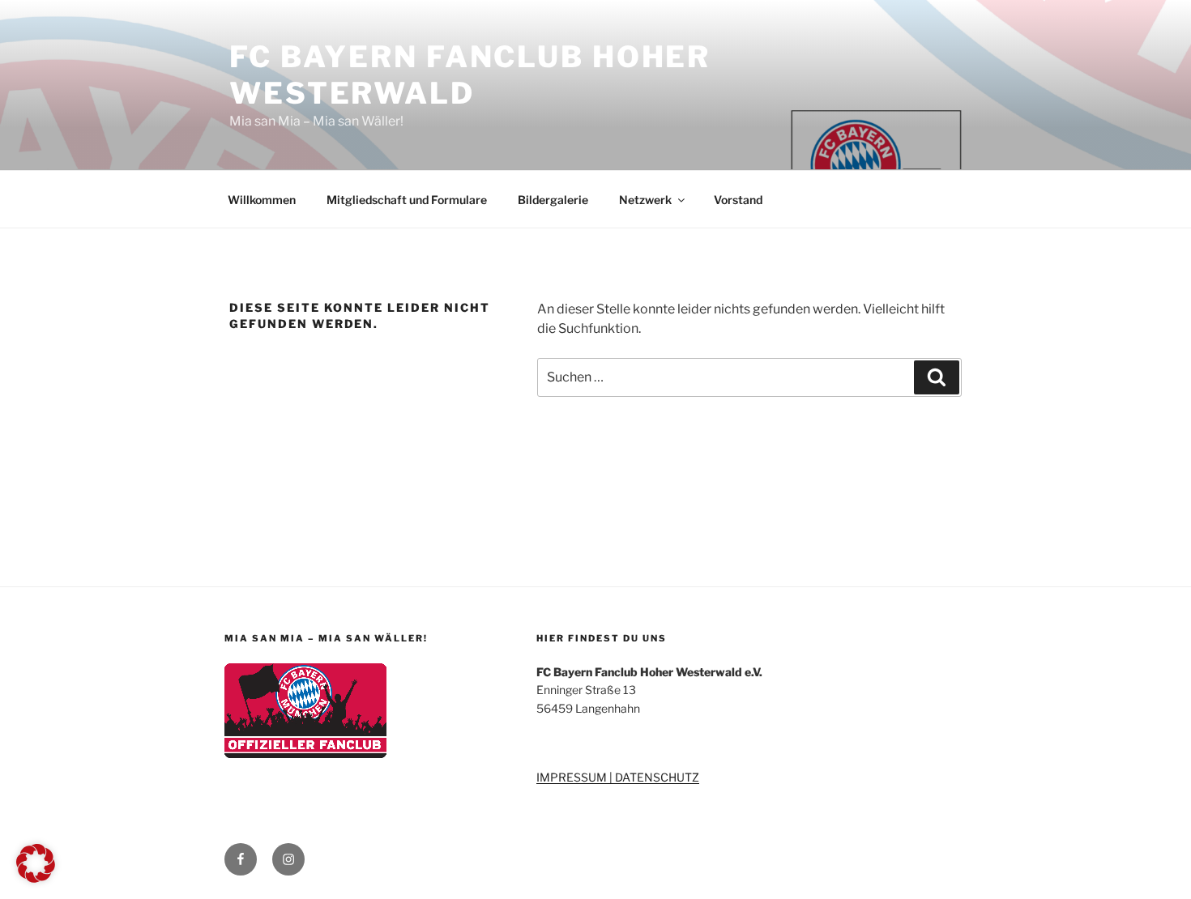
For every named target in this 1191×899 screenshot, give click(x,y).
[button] (35, 863)
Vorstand (738, 200)
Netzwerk (645, 200)
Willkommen (262, 200)
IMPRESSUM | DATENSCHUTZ (617, 777)
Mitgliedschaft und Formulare (407, 200)
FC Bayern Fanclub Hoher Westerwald (470, 75)
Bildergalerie (553, 200)
